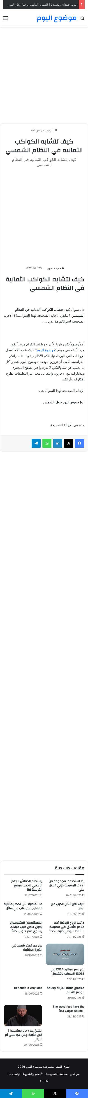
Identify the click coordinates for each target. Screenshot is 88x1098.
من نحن (75, 1074)
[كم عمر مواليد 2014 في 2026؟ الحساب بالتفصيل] (65, 954)
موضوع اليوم (46, 350)
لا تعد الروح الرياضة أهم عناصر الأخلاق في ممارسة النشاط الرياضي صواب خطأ (66, 927)
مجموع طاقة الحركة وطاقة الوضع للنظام (65, 990)
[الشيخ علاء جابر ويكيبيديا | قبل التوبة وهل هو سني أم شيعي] (23, 1015)
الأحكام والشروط (33, 1074)
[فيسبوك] (79, 443)
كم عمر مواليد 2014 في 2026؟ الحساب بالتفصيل (67, 971)
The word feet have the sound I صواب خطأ (68, 1009)
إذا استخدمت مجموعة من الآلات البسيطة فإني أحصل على (66, 885)
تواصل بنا (14, 1074)
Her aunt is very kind (28, 988)
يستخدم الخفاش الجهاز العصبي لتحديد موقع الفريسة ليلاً (26, 885)
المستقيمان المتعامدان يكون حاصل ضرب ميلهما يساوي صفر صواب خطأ (25, 927)
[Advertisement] (44, 75)
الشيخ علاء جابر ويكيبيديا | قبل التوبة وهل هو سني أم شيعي (23, 1035)
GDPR (44, 1081)
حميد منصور (54, 268)
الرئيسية (48, 130)
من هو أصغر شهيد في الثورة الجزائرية (27, 948)
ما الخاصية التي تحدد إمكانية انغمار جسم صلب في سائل (23, 906)
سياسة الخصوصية (57, 1074)
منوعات (36, 130)
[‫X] (68, 443)
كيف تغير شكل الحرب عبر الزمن (67, 906)
